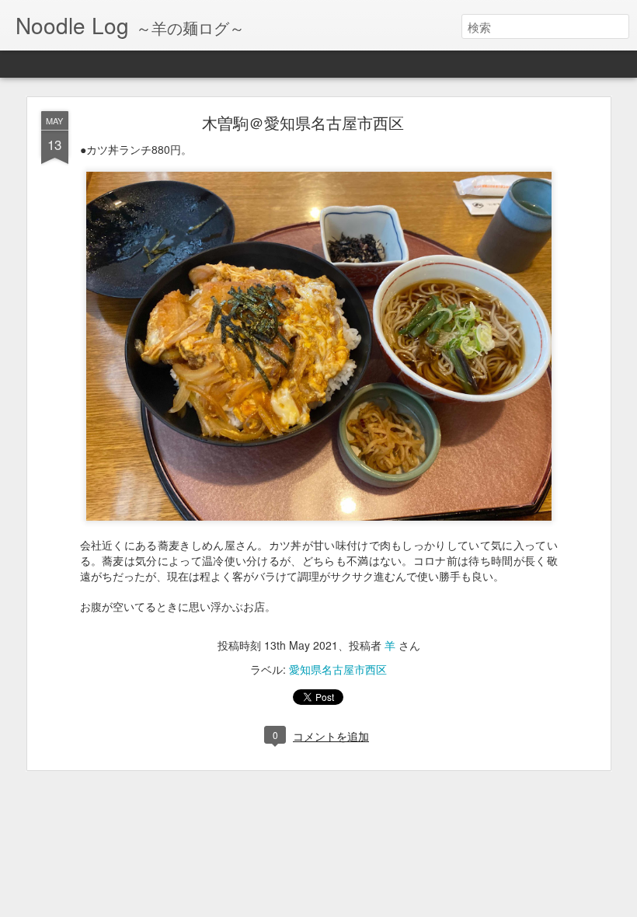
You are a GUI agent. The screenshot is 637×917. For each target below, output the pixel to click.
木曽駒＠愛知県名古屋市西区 (303, 122)
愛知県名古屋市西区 (338, 669)
